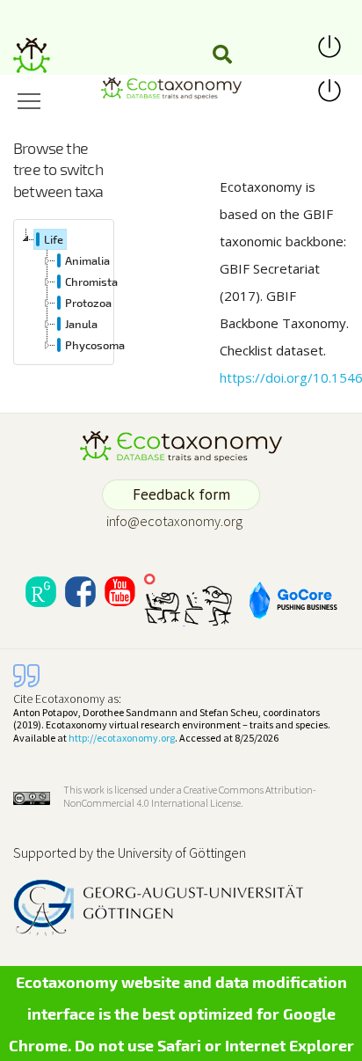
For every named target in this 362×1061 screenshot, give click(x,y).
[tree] (63, 292)
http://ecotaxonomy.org (122, 737)
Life (53, 239)
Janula (81, 324)
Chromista (91, 281)
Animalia (87, 260)
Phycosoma (95, 345)
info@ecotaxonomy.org (174, 521)
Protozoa (88, 303)
